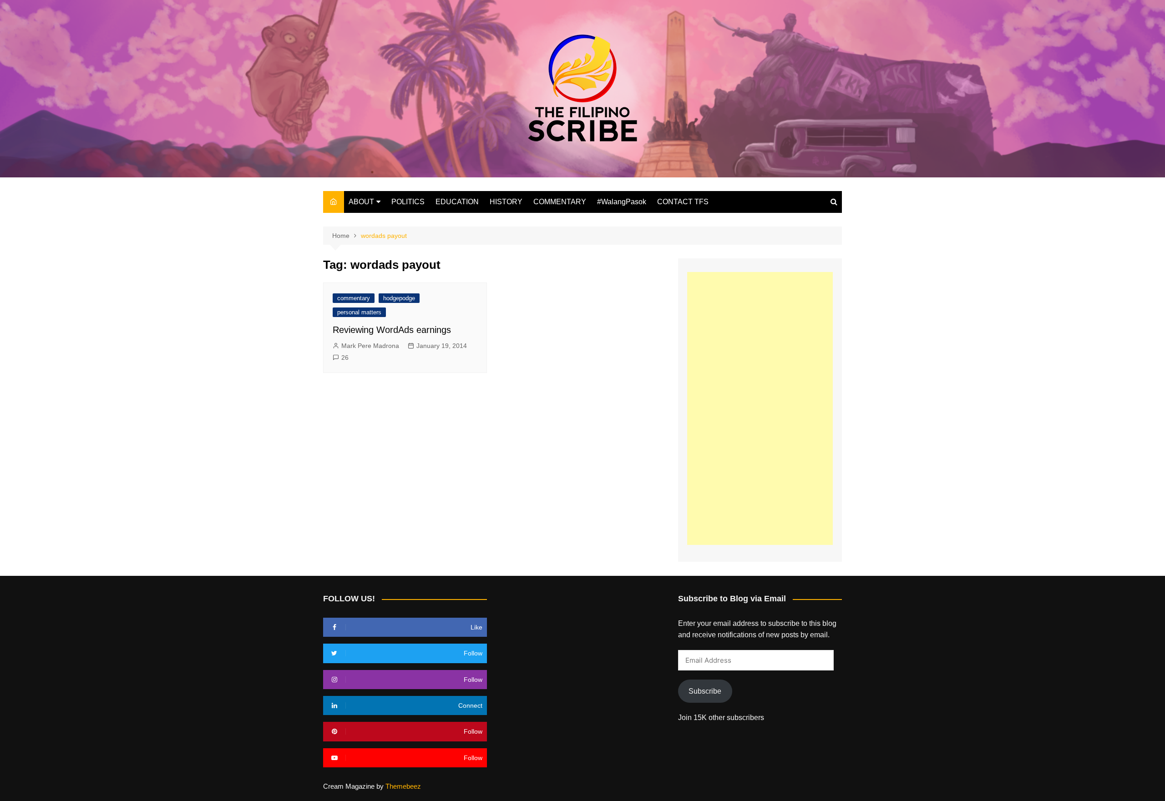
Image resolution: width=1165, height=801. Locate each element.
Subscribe (705, 691)
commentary (353, 298)
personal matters (359, 312)
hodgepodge (399, 298)
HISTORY (506, 202)
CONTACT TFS (683, 202)
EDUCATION (457, 202)
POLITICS (408, 202)
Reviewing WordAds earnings (392, 330)
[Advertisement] (760, 408)
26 (345, 357)
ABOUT (361, 202)
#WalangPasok (621, 202)
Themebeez (403, 786)
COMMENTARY (559, 202)
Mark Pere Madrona (370, 345)
